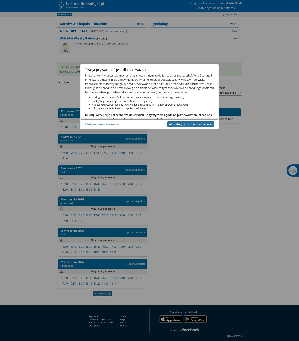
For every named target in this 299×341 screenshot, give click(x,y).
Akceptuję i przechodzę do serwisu (190, 124)
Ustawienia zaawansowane (101, 124)
